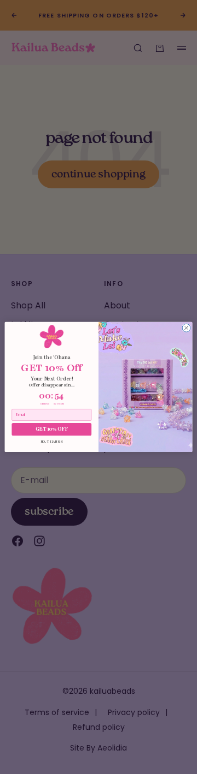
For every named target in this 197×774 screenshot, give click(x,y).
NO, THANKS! (51, 441)
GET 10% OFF (52, 429)
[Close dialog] (186, 328)
